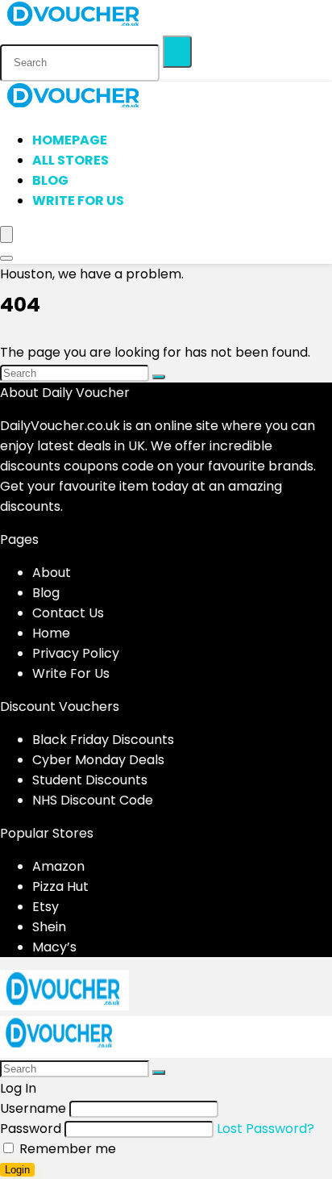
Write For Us (78, 200)
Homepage (69, 140)
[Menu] (6, 234)
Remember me (66, 1148)
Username (33, 1108)
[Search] (177, 52)
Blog (50, 180)
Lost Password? (265, 1128)
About (51, 572)
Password (30, 1128)
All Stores (70, 160)
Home (51, 633)
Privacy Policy (75, 653)
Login (17, 1170)
